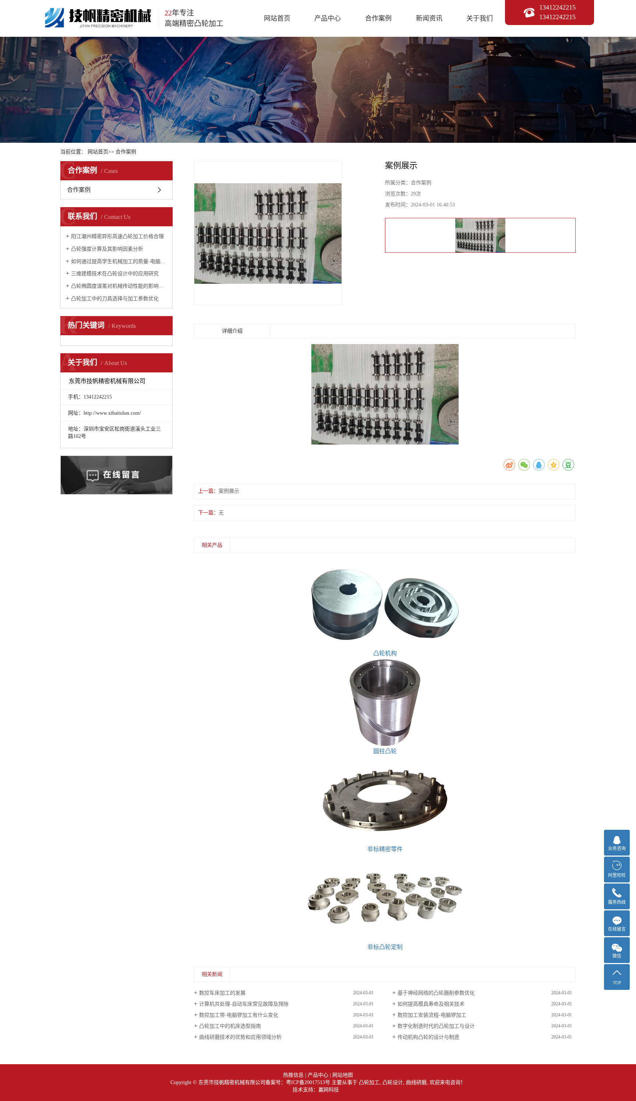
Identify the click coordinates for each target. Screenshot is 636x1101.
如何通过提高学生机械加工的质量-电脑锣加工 (119, 261)
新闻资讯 (429, 18)
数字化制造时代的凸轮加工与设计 (436, 1026)
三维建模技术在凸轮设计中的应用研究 (115, 273)
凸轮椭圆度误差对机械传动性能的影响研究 (119, 286)
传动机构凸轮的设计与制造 (428, 1037)
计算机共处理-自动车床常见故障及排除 (244, 1004)
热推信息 (293, 1075)
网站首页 (277, 18)
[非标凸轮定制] (385, 898)
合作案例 (378, 18)
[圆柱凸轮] (385, 702)
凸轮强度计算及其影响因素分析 (107, 249)
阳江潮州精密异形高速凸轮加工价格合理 (117, 236)
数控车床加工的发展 (222, 993)
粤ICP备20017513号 (308, 1082)
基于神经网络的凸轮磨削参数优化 (436, 993)
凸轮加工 (369, 1082)
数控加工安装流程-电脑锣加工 (432, 1015)
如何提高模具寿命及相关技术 (431, 1004)
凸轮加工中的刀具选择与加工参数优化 (115, 298)
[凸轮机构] (385, 605)
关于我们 (479, 18)
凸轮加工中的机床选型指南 (230, 1026)
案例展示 (229, 491)
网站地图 (342, 1075)
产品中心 (327, 18)
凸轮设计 (392, 1082)
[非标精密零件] (385, 800)
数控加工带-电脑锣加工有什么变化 (238, 1015)
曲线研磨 (416, 1082)
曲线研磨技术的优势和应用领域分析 (240, 1037)
